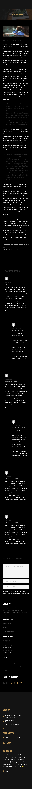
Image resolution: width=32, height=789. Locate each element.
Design (13, 663)
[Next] (24, 260)
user (16, 245)
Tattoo (23, 663)
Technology (8, 667)
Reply (8, 313)
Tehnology (6, 624)
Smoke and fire (7, 645)
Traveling (24, 245)
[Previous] (7, 260)
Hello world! (6, 640)
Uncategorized (7, 631)
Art (4, 247)
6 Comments (9, 249)
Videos (7, 671)
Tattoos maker (7, 650)
